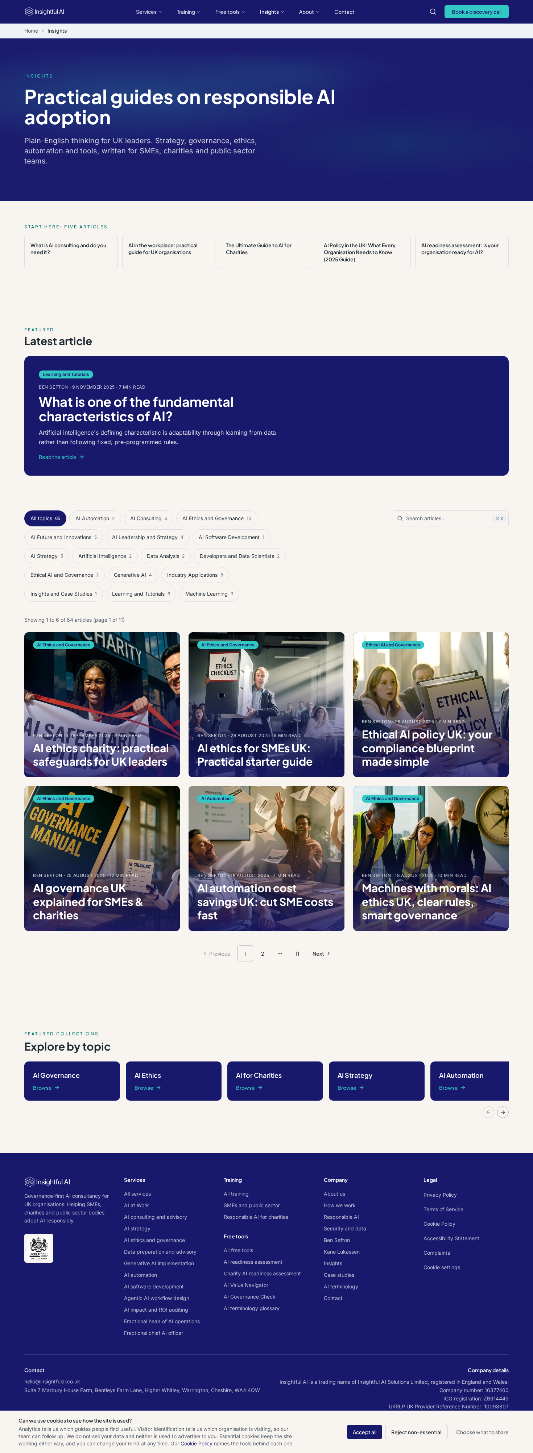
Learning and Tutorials (141, 594)
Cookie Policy (439, 1224)
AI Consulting (148, 518)
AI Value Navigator (246, 1285)
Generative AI (133, 575)
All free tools (238, 1250)
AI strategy (137, 1228)
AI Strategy (46, 556)
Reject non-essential (416, 1432)
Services (146, 11)
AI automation (140, 1275)
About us (334, 1194)
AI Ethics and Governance (216, 518)
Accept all (364, 1432)
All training (236, 1194)
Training (186, 11)
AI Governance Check (250, 1296)
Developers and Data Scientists (240, 556)
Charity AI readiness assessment (262, 1273)
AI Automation (95, 518)
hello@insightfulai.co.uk (52, 1381)
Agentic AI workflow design (156, 1298)
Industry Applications (195, 575)
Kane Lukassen (342, 1252)
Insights (269, 11)
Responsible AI (341, 1217)
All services (137, 1194)
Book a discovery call (476, 11)
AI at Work (136, 1205)
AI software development (154, 1286)
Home (31, 31)
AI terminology (341, 1286)
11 (297, 953)
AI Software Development (231, 537)
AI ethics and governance (154, 1240)
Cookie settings (441, 1267)
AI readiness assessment (253, 1262)
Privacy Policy (440, 1195)
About (306, 11)
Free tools (227, 11)
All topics (45, 518)
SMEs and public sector (252, 1205)
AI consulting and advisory (155, 1217)
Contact (344, 11)
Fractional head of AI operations (162, 1321)
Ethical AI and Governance (64, 575)
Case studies (339, 1275)
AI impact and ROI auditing (156, 1310)
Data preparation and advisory (160, 1252)
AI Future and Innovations (63, 537)
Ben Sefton (337, 1240)
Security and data (345, 1228)
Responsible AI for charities (256, 1217)
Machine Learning (209, 594)
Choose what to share (482, 1432)
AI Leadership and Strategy (147, 537)
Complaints (436, 1253)
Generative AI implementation (159, 1263)
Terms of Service (443, 1209)
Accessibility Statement (451, 1238)
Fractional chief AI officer (153, 1333)
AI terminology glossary (252, 1308)
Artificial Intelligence (105, 556)
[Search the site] (433, 11)
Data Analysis (166, 556)
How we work (340, 1205)
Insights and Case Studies (63, 594)
